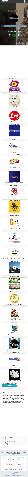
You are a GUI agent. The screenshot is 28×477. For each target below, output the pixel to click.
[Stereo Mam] (14, 146)
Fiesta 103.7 (14, 337)
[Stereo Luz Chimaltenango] (14, 328)
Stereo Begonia (14, 261)
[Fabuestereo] (14, 176)
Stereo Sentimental (14, 306)
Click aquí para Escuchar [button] (9, 385)
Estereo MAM (14, 139)
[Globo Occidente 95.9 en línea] (14, 359)
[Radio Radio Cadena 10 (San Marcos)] (14, 100)
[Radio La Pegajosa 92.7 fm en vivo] (14, 237)
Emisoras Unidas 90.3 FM (14, 200)
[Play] (2, 26)
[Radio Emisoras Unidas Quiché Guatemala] (14, 207)
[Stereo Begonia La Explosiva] (14, 267)
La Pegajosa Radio (14, 230)
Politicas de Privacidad (14, 473)
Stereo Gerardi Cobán (14, 215)
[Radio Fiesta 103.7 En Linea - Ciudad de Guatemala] (14, 343)
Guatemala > (4, 5)
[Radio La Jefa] (14, 374)
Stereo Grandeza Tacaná (14, 78)
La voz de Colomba (14, 291)
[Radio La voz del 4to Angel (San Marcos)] (14, 252)
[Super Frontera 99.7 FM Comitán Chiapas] (14, 161)
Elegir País (5, 1)
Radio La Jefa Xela (14, 367)
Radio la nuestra (14, 109)
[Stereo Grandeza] (14, 85)
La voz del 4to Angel (14, 246)
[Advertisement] (14, 60)
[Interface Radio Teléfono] (9, 35)
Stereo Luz (14, 322)
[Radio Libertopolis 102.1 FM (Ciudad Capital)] (14, 191)
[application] (14, 26)
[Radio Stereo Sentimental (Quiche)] (14, 313)
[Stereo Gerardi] (14, 222)
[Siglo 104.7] (14, 130)
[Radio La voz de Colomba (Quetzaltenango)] (14, 298)
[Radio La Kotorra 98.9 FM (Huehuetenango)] (14, 283)
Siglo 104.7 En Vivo (14, 124)
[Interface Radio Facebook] (18, 35)
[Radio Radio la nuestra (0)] (14, 115)
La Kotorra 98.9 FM (14, 276)
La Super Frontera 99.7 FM (14, 154)
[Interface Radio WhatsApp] (14, 35)
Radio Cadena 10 (14, 93)
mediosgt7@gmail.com (16, 472)
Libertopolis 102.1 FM (14, 185)
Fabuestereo (14, 170)
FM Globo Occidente (14, 352)
